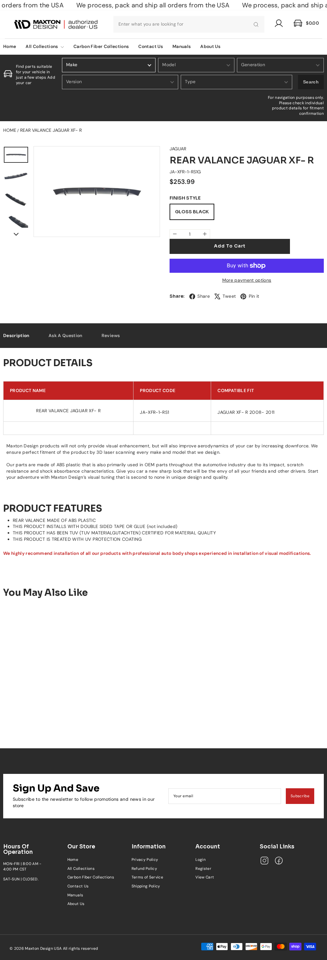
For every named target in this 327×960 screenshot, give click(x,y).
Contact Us (150, 46)
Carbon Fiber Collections (101, 46)
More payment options (246, 280)
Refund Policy (144, 868)
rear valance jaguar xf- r (51, 130)
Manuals (181, 46)
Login (200, 859)
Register (203, 868)
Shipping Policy (146, 886)
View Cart (204, 877)
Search (311, 81)
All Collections (42, 46)
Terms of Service (148, 877)
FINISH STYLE (185, 198)
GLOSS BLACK (192, 212)
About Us (210, 46)
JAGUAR (178, 149)
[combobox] (188, 24)
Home (9, 130)
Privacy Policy (145, 859)
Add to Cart (40, 709)
